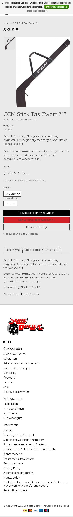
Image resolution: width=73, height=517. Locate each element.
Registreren (10, 404)
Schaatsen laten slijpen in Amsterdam (26, 444)
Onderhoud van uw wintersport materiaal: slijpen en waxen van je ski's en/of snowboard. (35, 484)
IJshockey (9, 372)
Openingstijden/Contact (18, 435)
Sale (6, 387)
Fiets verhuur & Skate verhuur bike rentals (29, 449)
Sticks (35, 294)
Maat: (7, 187)
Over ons (9, 430)
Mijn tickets (10, 413)
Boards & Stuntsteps (16, 368)
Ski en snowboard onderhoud (21, 363)
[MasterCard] (30, 510)
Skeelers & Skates (14, 354)
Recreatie (9, 377)
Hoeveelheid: (10, 198)
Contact (8, 382)
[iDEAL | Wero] (25, 510)
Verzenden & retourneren (19, 458)
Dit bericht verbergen (56, 7)
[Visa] (36, 510)
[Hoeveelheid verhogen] (14, 204)
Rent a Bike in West (15, 490)
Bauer (25, 294)
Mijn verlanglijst (12, 418)
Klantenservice (12, 454)
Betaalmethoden (13, 463)
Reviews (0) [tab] (52, 249)
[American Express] (41, 510)
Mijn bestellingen (13, 408)
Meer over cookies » (37, 11)
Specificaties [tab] (33, 249)
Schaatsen (10, 358)
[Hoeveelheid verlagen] (6, 204)
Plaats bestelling (36, 227)
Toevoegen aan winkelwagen (36, 212)
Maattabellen (11, 477)
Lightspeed (63, 505)
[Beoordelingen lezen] (14, 174)
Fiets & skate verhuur (16, 391)
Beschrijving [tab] (12, 249)
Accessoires (11, 294)
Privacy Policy (12, 468)
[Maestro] (46, 510)
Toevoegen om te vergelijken (22, 233)
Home (6, 23)
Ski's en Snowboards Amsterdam (23, 439)
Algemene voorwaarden (18, 472)
